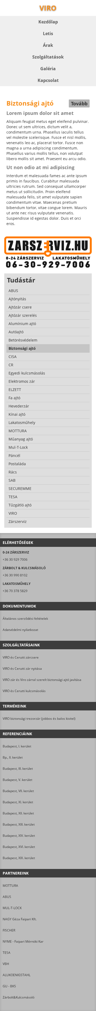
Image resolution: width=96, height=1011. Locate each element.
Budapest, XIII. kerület (19, 824)
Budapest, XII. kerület (18, 813)
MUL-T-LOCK (12, 908)
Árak (48, 45)
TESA (6, 952)
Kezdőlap (48, 22)
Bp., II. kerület (13, 757)
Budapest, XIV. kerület (19, 835)
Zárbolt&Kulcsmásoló (18, 997)
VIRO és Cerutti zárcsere (21, 657)
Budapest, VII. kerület (18, 791)
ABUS (7, 896)
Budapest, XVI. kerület (19, 846)
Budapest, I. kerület (17, 746)
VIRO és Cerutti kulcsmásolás (24, 691)
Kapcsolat (48, 80)
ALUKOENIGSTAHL (16, 975)
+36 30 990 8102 (15, 575)
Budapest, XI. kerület (18, 802)
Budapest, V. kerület (17, 779)
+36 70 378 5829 (15, 591)
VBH (6, 964)
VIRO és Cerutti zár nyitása (22, 668)
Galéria (48, 69)
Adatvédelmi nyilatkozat (20, 629)
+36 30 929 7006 (15, 559)
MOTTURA (10, 885)
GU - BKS (9, 986)
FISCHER (9, 930)
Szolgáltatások (48, 57)
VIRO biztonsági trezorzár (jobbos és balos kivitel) (39, 718)
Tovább (79, 103)
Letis (48, 33)
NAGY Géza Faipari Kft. (20, 919)
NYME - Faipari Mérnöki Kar (23, 941)
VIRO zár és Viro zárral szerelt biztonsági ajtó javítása (42, 679)
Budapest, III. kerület (18, 768)
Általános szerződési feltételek (25, 618)
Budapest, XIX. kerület (19, 858)
